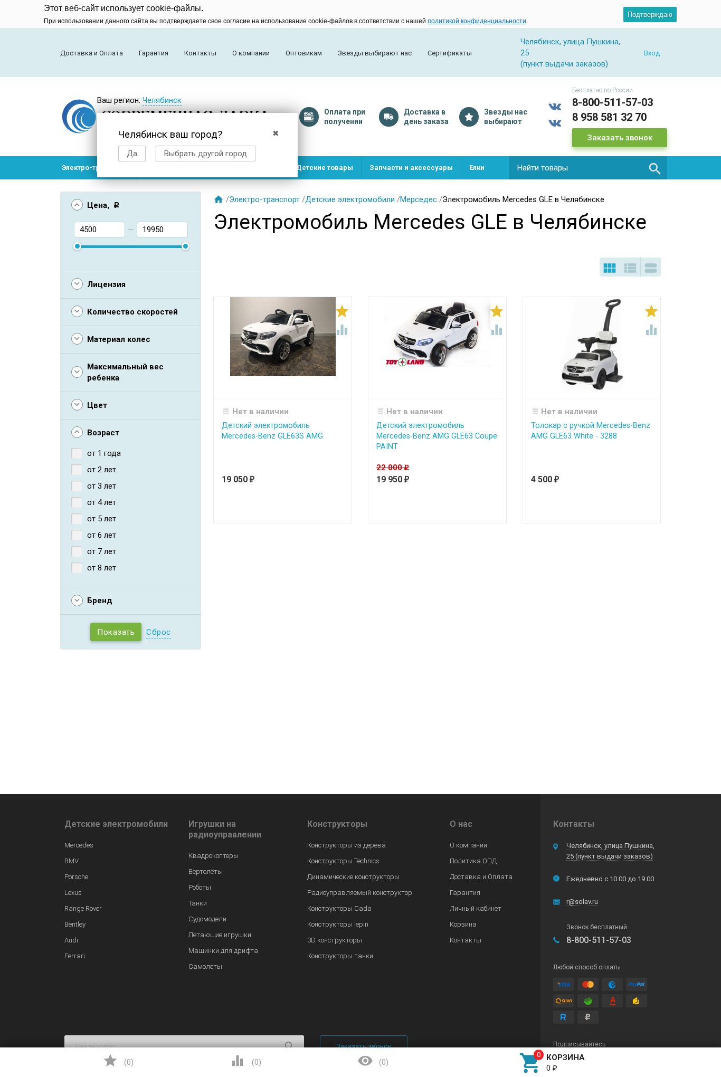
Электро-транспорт (95, 167)
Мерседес (418, 199)
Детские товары (324, 167)
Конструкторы (337, 824)
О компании (251, 53)
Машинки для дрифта (223, 951)
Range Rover (83, 908)
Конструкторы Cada (339, 908)
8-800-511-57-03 (612, 102)
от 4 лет (101, 502)
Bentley (75, 924)
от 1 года (104, 453)
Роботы (199, 887)
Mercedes (78, 845)
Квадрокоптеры (213, 856)
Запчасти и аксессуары (411, 167)
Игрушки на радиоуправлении (224, 829)
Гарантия (153, 53)
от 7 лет (101, 551)
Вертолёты (205, 871)
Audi (71, 940)
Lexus (73, 893)
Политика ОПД (473, 861)
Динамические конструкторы (353, 877)
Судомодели (207, 919)
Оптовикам (304, 53)
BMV (71, 861)
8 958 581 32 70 (609, 117)
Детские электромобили (350, 199)
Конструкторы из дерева (346, 845)
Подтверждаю (650, 14)
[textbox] (588, 167)
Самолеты (205, 966)
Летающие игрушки (219, 935)
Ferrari (74, 956)
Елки (477, 167)
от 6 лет (101, 535)
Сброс (158, 632)
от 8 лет (101, 568)
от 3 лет (101, 486)
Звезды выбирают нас (375, 53)
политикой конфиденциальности (477, 21)
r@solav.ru (582, 902)
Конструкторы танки (340, 956)
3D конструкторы (334, 940)
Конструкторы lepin (337, 924)
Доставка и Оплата (91, 53)
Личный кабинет (475, 908)
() (118, 1061)
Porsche (76, 877)
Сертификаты (450, 53)
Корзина (463, 924)
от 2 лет (101, 469)
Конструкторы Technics (343, 861)
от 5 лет (101, 518)
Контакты (200, 53)
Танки (197, 903)
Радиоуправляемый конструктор (359, 893)
